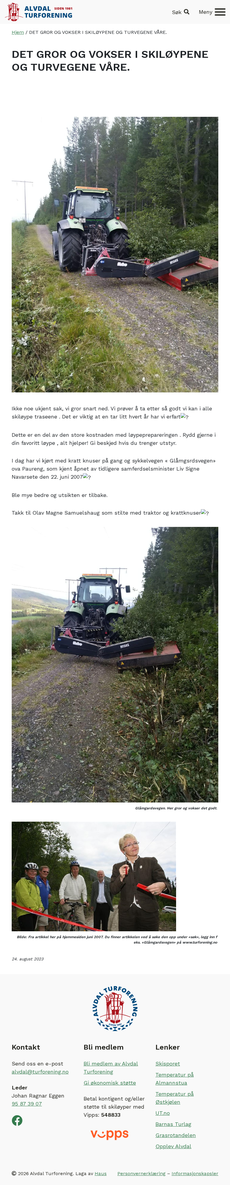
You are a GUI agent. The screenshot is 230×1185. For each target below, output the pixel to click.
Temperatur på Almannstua (174, 1078)
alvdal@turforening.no (40, 1071)
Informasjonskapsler (195, 1173)
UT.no (162, 1113)
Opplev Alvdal (173, 1146)
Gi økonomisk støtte (110, 1083)
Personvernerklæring (141, 1173)
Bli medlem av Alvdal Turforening (111, 1067)
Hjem (18, 32)
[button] (180, 12)
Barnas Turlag (173, 1124)
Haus (101, 1173)
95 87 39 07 (27, 1104)
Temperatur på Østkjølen (174, 1098)
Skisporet (167, 1063)
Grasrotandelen (175, 1135)
